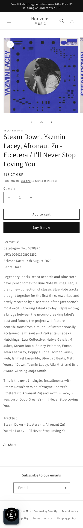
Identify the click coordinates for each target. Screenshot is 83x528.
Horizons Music (23, 511)
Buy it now (41, 227)
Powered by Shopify (45, 511)
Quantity (9, 188)
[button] (9, 21)
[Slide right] (52, 122)
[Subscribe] (64, 487)
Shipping (26, 180)
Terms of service (42, 518)
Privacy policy (20, 518)
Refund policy (70, 511)
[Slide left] (31, 122)
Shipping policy (66, 518)
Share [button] (12, 445)
